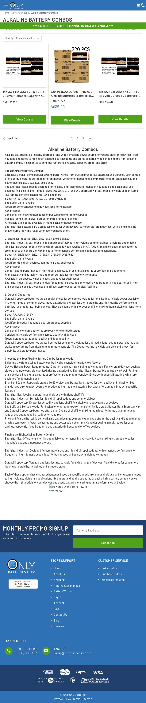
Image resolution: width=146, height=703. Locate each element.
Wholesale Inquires (113, 579)
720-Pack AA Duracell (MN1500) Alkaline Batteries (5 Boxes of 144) (72, 94)
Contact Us (60, 614)
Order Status (109, 568)
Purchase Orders (112, 574)
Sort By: (9, 38)
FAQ (56, 608)
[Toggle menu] (5, 5)
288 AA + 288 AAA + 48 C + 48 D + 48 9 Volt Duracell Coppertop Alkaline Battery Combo (120, 94)
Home (57, 568)
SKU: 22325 (10, 102)
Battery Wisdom (63, 591)
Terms (76, 699)
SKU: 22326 (105, 102)
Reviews (59, 626)
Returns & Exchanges (67, 585)
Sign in (58, 597)
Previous (11, 138)
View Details (24, 119)
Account (59, 603)
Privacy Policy (62, 699)
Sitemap (87, 699)
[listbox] (28, 38)
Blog (56, 620)
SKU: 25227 (58, 101)
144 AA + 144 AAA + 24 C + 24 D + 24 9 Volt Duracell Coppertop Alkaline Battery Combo (24, 94)
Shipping (59, 579)
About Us (59, 574)
